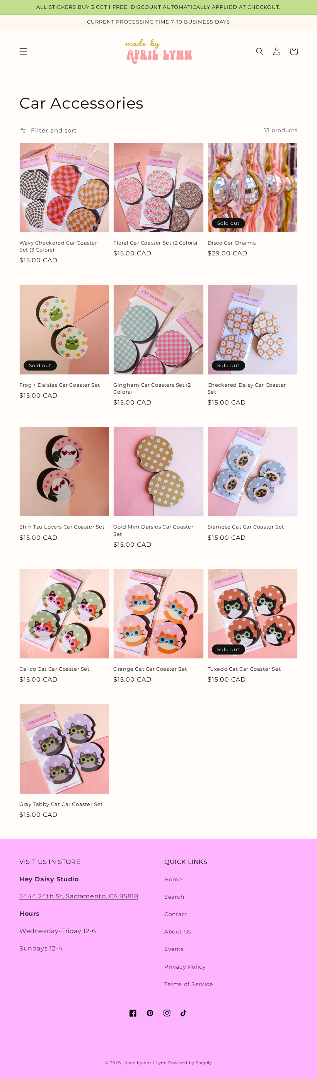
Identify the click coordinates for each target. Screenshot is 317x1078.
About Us (177, 931)
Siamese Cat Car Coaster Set (246, 527)
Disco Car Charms (232, 243)
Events (174, 948)
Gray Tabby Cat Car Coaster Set (61, 804)
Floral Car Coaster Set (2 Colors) (155, 243)
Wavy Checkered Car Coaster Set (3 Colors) (58, 246)
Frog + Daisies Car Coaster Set (59, 385)
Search (174, 896)
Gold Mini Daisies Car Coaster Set (153, 530)
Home (173, 879)
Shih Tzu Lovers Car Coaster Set (62, 527)
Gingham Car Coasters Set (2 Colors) (152, 388)
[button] (23, 51)
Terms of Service (188, 984)
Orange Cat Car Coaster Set (150, 669)
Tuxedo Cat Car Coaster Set (244, 669)
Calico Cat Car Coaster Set (54, 669)
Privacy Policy (185, 966)
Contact (175, 914)
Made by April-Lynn (145, 1062)
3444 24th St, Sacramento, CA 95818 (78, 896)
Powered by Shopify (190, 1062)
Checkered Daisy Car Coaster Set (247, 388)
